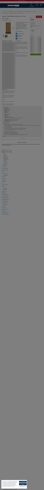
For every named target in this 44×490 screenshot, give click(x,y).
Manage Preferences (23, 486)
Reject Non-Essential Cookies (23, 484)
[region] (14, 484)
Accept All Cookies (22, 481)
